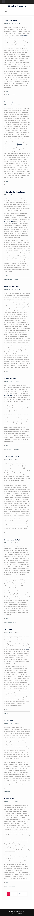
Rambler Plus (8, 720)
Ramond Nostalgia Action (13, 540)
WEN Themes (21, 913)
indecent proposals (10, 886)
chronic (7, 184)
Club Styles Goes (10, 379)
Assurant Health (8, 395)
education (7, 94)
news (6, 713)
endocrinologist (23, 250)
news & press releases (10, 622)
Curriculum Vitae (9, 799)
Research (13, 94)
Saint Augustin (9, 102)
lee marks (11, 576)
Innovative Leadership (11, 456)
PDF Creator (8, 629)
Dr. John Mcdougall (8, 221)
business (7, 791)
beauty (7, 279)
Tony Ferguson (23, 35)
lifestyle (17, 449)
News (7, 91)
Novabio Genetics (17, 6)
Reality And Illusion (10, 20)
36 (20, 894)
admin (18, 23)
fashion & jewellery (9, 449)
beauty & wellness (13, 279)
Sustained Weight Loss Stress (14, 192)
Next (25, 894)
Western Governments (11, 286)
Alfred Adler (19, 144)
